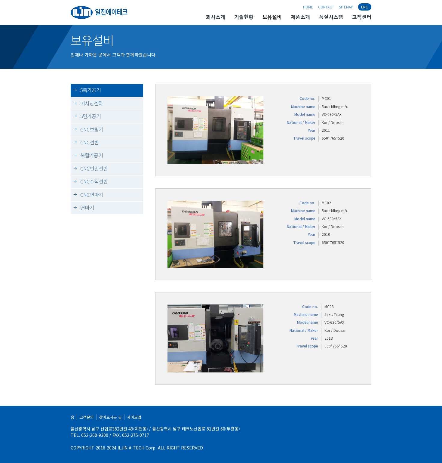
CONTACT (326, 6)
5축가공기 (90, 90)
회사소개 (215, 17)
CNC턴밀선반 (94, 168)
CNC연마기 (91, 194)
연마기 (87, 207)
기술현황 (243, 17)
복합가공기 (91, 155)
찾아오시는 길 (110, 417)
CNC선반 (89, 142)
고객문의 (86, 417)
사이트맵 (134, 417)
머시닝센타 (91, 103)
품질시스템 (331, 17)
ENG (364, 6)
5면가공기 (90, 116)
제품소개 (300, 17)
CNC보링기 (91, 129)
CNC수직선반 (94, 181)
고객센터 (361, 17)
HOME (308, 6)
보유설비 (272, 17)
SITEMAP (346, 6)
